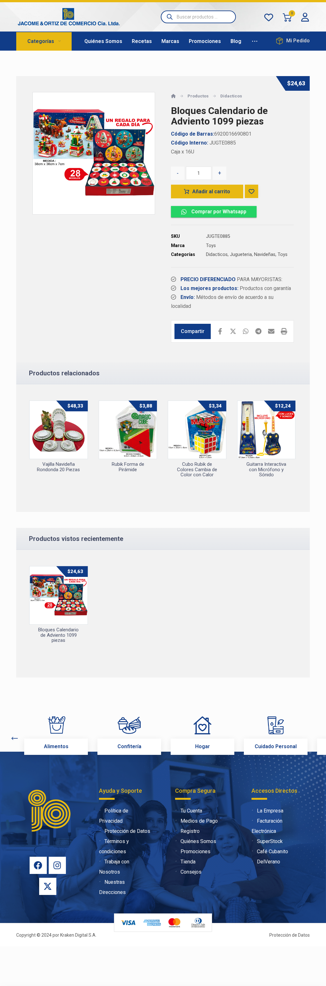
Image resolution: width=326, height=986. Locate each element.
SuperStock (270, 841)
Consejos (191, 872)
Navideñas (264, 254)
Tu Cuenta (191, 811)
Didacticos (217, 254)
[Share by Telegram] (258, 331)
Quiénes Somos (198, 841)
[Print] (284, 331)
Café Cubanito (272, 851)
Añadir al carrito (211, 191)
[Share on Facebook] (220, 331)
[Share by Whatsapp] (246, 331)
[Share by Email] (271, 331)
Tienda (188, 862)
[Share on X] (233, 331)
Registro (190, 831)
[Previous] (14, 738)
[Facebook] (38, 865)
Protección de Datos (127, 831)
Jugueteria (241, 254)
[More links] (254, 41)
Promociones (195, 851)
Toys (211, 245)
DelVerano (268, 862)
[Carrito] (287, 17)
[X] (47, 886)
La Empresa (270, 811)
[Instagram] (57, 865)
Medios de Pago (199, 821)
